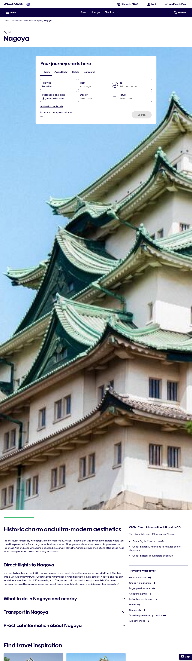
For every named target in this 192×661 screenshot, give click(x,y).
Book (83, 12)
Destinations (16, 20)
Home (6, 20)
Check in (109, 12)
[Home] (13, 4)
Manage (95, 12)
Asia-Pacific (29, 20)
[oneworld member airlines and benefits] (28, 4)
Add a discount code (51, 106)
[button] (115, 85)
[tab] (46, 72)
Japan (39, 20)
